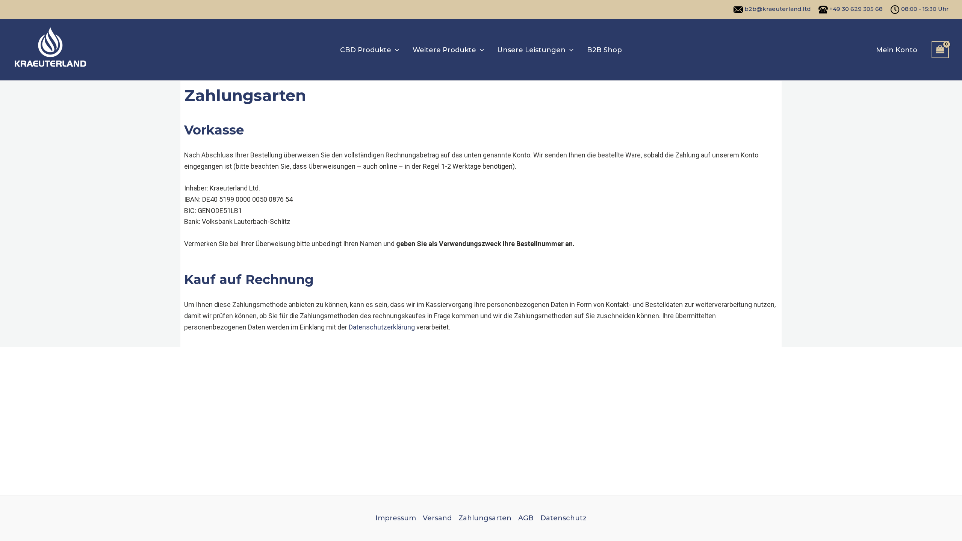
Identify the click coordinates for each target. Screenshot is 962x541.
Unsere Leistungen (531, 50)
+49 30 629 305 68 (856, 8)
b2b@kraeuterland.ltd (777, 8)
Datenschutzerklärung (381, 327)
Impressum (395, 518)
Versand (437, 518)
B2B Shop (604, 50)
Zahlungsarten (484, 518)
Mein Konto (896, 50)
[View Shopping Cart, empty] (940, 49)
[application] (395, 50)
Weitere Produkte (444, 50)
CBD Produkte (365, 50)
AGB (526, 518)
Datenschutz (563, 518)
